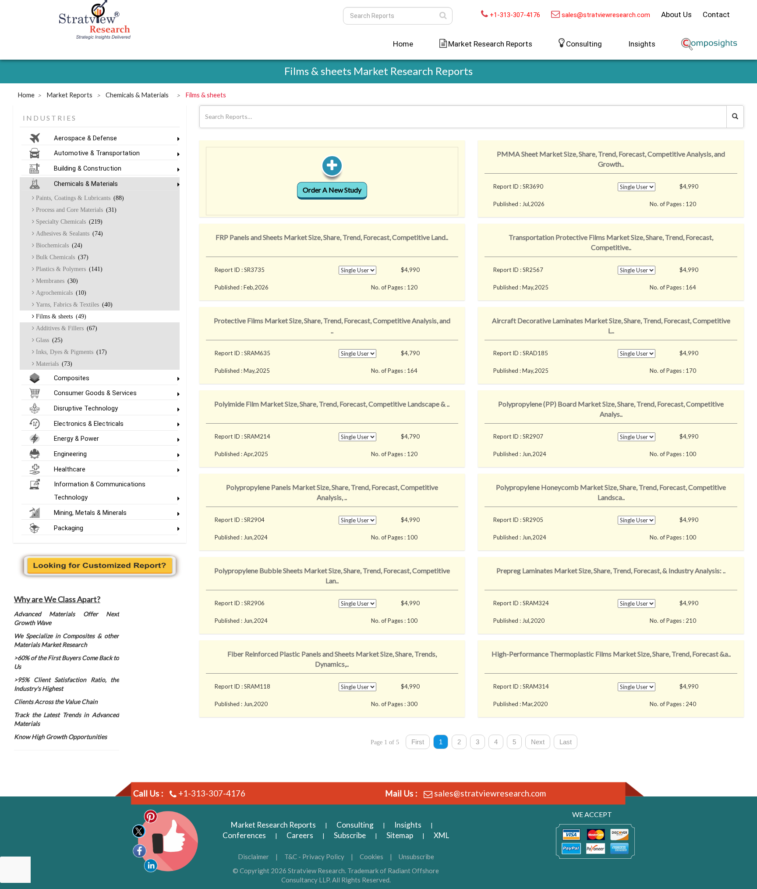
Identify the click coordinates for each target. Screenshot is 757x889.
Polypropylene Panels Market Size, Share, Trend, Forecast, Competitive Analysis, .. (332, 492)
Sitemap (399, 835)
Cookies (371, 856)
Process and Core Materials (75, 210)
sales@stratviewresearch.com (606, 15)
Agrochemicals (60, 292)
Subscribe (350, 835)
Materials (53, 364)
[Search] (443, 16)
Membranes (56, 281)
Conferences (244, 835)
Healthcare (69, 469)
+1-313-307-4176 (515, 15)
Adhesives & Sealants (68, 233)
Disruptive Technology (86, 408)
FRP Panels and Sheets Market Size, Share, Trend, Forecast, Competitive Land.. (332, 237)
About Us (676, 14)
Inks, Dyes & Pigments (70, 352)
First (417, 742)
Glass (48, 340)
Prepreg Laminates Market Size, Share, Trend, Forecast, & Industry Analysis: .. (610, 570)
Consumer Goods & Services (95, 393)
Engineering (70, 454)
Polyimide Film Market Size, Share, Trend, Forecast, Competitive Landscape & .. (331, 404)
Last (565, 742)
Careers (300, 835)
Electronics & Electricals (89, 424)
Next (538, 742)
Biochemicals (58, 245)
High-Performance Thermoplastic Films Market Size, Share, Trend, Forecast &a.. (611, 654)
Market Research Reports (273, 824)
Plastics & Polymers (68, 269)
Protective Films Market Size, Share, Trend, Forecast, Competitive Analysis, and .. (332, 325)
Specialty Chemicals (68, 221)
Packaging (68, 528)
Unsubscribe (416, 856)
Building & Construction (87, 168)
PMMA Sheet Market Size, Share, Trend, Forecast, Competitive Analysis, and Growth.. (611, 159)
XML (441, 835)
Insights (641, 43)
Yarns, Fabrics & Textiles (73, 304)
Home (403, 43)
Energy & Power (76, 439)
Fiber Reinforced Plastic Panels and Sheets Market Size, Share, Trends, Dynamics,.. (332, 659)
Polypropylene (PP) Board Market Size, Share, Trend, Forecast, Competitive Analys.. (611, 409)
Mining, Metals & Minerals (90, 513)
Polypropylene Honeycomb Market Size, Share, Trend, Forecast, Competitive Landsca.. (611, 492)
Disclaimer (253, 856)
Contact (716, 14)
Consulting (584, 43)
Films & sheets (60, 316)
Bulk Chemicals (61, 257)
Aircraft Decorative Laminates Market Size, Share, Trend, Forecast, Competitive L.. (611, 325)
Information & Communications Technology (99, 490)
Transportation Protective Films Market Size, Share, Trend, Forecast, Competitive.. (611, 242)
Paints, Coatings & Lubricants (79, 198)
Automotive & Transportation (97, 153)
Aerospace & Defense (85, 138)
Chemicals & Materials (86, 184)
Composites (71, 378)
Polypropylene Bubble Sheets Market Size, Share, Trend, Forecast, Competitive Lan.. (332, 575)
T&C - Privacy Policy (314, 856)
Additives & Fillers (65, 328)
